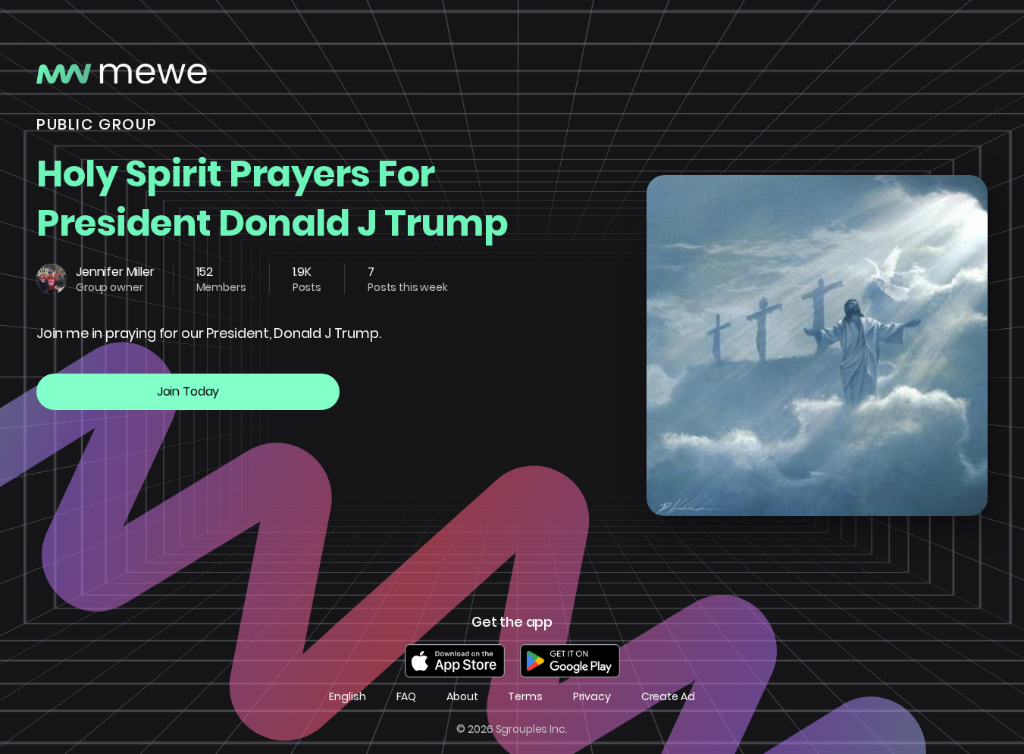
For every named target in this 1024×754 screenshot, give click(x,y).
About (462, 697)
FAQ (406, 697)
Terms (525, 697)
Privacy (592, 697)
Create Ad (668, 697)
